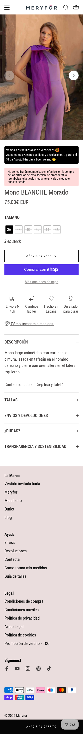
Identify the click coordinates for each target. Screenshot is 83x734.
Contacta (12, 559)
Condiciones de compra (23, 601)
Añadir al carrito (41, 726)
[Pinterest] (38, 668)
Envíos (9, 542)
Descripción (16, 342)
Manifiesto (13, 500)
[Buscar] (66, 8)
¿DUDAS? (12, 430)
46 (57, 229)
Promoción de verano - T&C (27, 643)
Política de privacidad (22, 618)
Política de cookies (20, 635)
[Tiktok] (49, 668)
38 (19, 229)
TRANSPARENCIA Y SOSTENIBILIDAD (35, 446)
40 (28, 229)
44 (47, 229)
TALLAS (10, 400)
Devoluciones (15, 550)
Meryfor (10, 492)
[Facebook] (6, 668)
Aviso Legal (13, 626)
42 (38, 229)
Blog (8, 517)
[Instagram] (28, 668)
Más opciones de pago (41, 282)
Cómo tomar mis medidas (31, 323)
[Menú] (7, 7)
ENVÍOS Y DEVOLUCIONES (26, 415)
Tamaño (11, 217)
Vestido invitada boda (22, 483)
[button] (9, 75)
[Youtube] (17, 668)
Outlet (9, 509)
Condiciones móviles (21, 609)
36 (9, 229)
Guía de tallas (15, 576)
